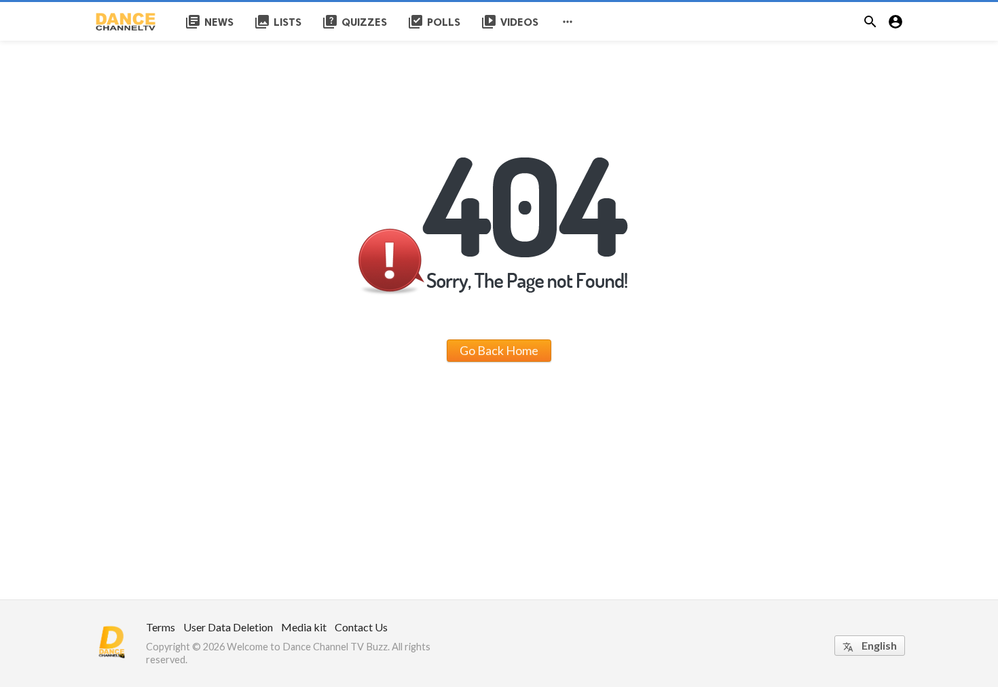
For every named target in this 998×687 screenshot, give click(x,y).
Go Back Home (499, 350)
